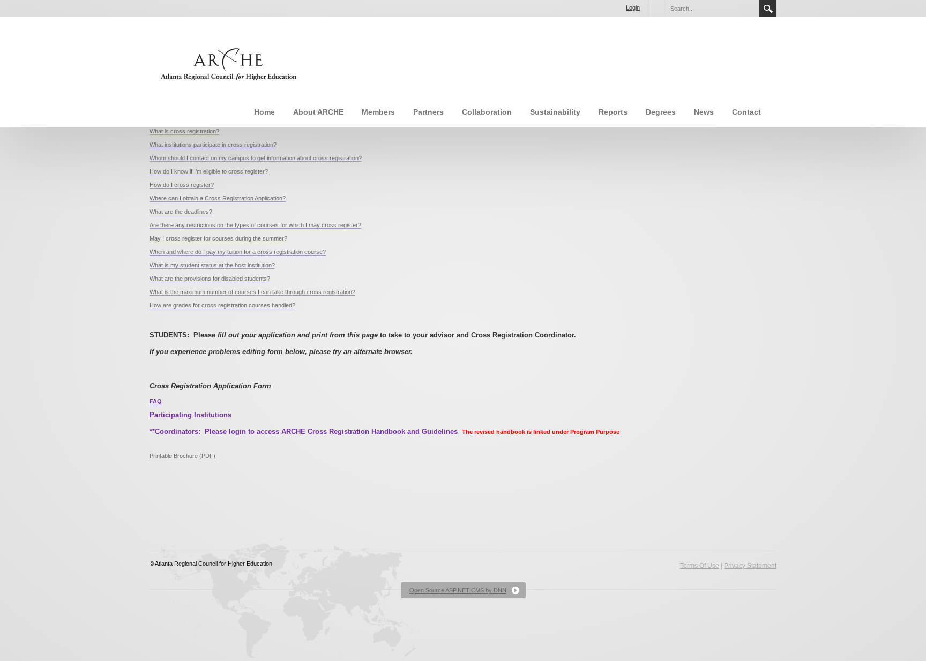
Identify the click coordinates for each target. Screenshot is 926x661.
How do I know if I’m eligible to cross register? (209, 171)
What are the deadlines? (181, 211)
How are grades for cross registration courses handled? (222, 305)
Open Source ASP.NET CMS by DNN (457, 590)
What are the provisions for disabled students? (210, 278)
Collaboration (487, 112)
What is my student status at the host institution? (212, 265)
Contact (746, 112)
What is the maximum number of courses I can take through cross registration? (252, 292)
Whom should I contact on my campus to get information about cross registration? (256, 158)
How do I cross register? (182, 185)
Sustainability (555, 112)
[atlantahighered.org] (227, 62)
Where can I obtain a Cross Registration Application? (218, 198)
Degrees (661, 112)
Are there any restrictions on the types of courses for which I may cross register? (255, 225)
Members (378, 112)
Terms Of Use (699, 565)
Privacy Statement (750, 565)
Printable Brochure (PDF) (182, 456)
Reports (613, 112)
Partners (428, 112)
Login (633, 7)
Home (264, 112)
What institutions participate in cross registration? (213, 144)
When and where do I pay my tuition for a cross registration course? (238, 252)
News (704, 112)
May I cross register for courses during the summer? (218, 238)
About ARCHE (318, 112)
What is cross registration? (184, 131)
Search (767, 8)
